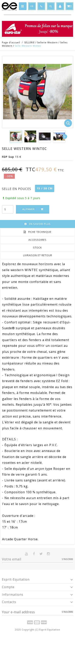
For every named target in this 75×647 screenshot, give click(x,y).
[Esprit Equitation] (9, 6)
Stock (37, 247)
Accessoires (37, 239)
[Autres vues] (10, 136)
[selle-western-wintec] (16, 136)
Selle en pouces (17, 189)
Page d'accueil (11, 42)
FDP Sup (8, 157)
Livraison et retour (37, 255)
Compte (8, 587)
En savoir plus (40, 224)
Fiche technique (39, 232)
